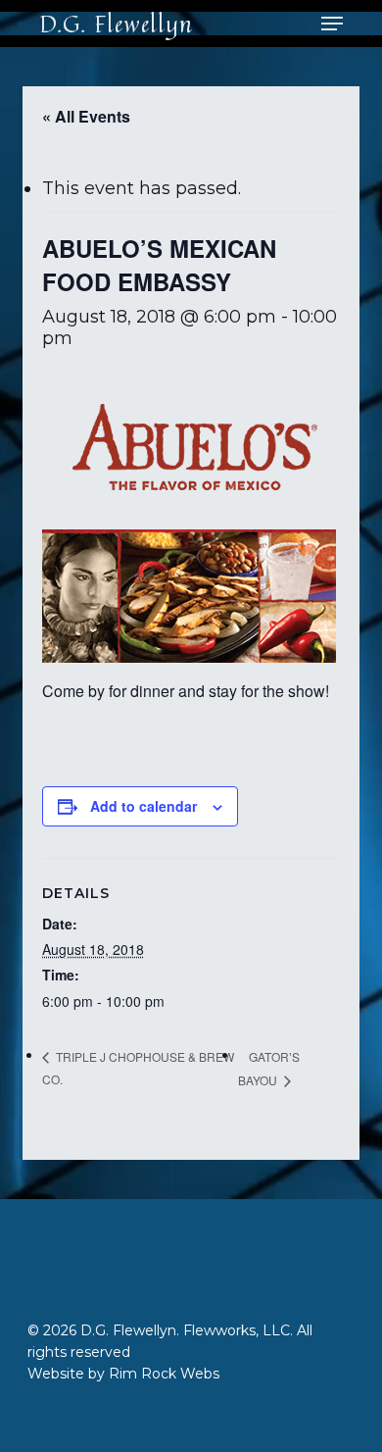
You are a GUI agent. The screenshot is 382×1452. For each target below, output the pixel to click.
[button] (332, 23)
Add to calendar (143, 806)
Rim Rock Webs (164, 1373)
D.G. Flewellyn (116, 23)
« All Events (86, 116)
